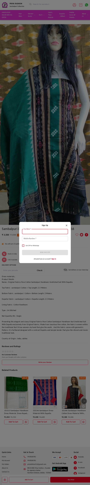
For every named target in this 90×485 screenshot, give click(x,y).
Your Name (27, 229)
